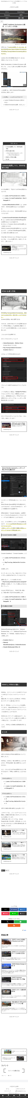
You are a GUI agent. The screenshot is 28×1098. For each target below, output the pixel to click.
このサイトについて (20, 1088)
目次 (12, 143)
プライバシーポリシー (14, 1093)
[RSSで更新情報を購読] (14, 925)
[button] (22, 913)
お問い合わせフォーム (20, 1091)
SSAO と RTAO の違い (11, 157)
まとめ (7, 159)
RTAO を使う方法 (10, 150)
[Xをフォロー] (7, 921)
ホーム (7, 1088)
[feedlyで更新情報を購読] (20, 921)
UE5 (4, 870)
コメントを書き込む (14, 1070)
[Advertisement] (14, 125)
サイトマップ (7, 1091)
